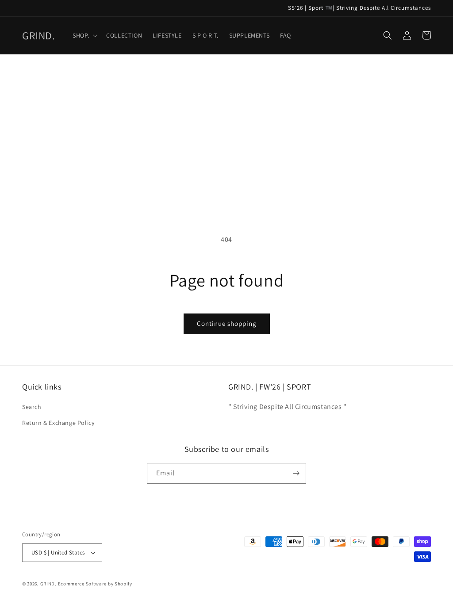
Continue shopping (227, 323)
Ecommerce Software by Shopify (95, 584)
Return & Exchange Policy (58, 423)
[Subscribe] (296, 473)
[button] (84, 35)
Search (32, 407)
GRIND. (48, 584)
